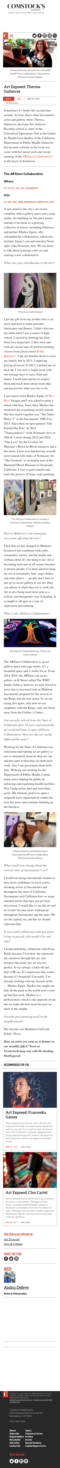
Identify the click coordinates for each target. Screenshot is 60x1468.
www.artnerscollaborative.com (35, 202)
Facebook (39, 36)
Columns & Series (34, 1433)
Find (55, 36)
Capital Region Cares (35, 1446)
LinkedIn (50, 36)
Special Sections (33, 1442)
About (13, 1430)
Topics (28, 1430)
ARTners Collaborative (37, 156)
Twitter (34, 36)
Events (28, 1439)
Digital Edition (17, 1436)
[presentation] (5, 36)
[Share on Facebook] (6, 1258)
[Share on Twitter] (11, 1258)
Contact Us (15, 1446)
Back (8, 99)
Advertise (15, 1442)
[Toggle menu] (11, 36)
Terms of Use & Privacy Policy (21, 1400)
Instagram (44, 36)
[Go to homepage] (26, 8)
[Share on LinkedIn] (16, 1258)
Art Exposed (12, 1239)
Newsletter (15, 1439)
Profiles (29, 1436)
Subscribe (14, 1433)
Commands (2, 1465)
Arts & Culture (13, 1244)
